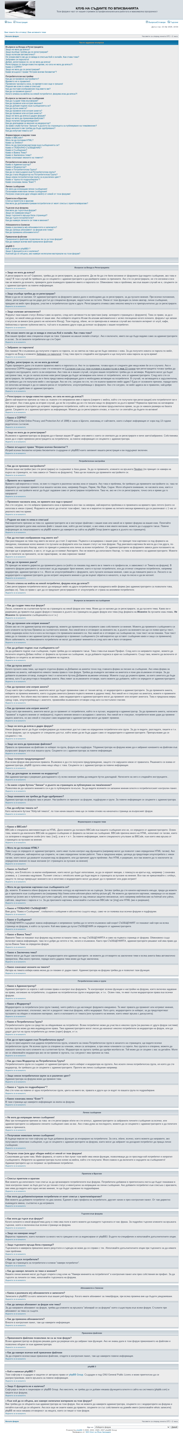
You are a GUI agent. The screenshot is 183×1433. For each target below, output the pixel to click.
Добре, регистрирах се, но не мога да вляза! (28, 62)
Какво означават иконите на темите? (24, 157)
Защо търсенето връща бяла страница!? (26, 215)
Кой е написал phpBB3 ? (18, 248)
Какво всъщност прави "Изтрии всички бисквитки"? (31, 72)
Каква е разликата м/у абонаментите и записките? (31, 227)
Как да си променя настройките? (22, 79)
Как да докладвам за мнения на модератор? (28, 123)
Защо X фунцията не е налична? (22, 251)
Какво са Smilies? (14, 142)
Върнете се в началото (16, 288)
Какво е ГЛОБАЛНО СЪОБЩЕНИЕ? (23, 147)
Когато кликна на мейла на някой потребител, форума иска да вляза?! (41, 94)
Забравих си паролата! (17, 59)
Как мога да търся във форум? (21, 210)
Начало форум (12, 36)
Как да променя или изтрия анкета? (24, 111)
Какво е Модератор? (16, 167)
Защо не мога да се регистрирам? (23, 69)
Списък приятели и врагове (20, 201)
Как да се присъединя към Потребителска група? (31, 172)
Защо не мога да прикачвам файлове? (25, 118)
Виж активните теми (37, 32)
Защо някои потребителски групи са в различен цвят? (33, 177)
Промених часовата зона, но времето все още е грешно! (34, 84)
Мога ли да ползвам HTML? (19, 140)
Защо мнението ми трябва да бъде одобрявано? (30, 128)
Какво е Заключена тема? (18, 155)
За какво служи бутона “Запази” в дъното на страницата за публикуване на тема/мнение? (51, 126)
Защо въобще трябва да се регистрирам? (27, 52)
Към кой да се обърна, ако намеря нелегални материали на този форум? (43, 253)
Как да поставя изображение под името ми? (28, 89)
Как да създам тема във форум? (22, 101)
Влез (9, 22)
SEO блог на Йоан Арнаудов (98, 1432)
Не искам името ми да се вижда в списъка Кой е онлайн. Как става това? (42, 57)
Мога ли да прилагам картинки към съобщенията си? (33, 145)
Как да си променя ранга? (19, 91)
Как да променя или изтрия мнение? (24, 103)
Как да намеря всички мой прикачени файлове (29, 241)
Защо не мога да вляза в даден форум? (26, 116)
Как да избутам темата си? (19, 131)
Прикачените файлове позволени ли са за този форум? (34, 239)
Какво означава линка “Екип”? (21, 182)
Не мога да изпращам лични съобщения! (26, 189)
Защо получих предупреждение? (22, 121)
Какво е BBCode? (14, 137)
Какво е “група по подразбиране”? (23, 179)
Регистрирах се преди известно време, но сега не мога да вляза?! (39, 64)
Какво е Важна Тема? (16, 152)
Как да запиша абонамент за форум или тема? (29, 230)
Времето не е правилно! (18, 81)
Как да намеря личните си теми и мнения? (27, 220)
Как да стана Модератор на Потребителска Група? (32, 174)
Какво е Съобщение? (16, 150)
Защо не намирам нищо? (18, 213)
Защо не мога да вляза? (18, 49)
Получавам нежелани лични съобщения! (26, 191)
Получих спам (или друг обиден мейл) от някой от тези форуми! (38, 194)
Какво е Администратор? (18, 164)
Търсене (174, 22)
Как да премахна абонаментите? (22, 232)
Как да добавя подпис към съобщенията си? (28, 106)
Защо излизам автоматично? (20, 54)
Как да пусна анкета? (16, 108)
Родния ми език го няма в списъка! (23, 86)
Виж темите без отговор (15, 32)
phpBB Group (76, 1374)
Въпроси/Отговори (156, 22)
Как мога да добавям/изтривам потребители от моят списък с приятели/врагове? (47, 203)
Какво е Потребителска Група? (21, 169)
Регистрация (22, 22)
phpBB (79, 1430)
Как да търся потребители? (20, 218)
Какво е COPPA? (14, 67)
